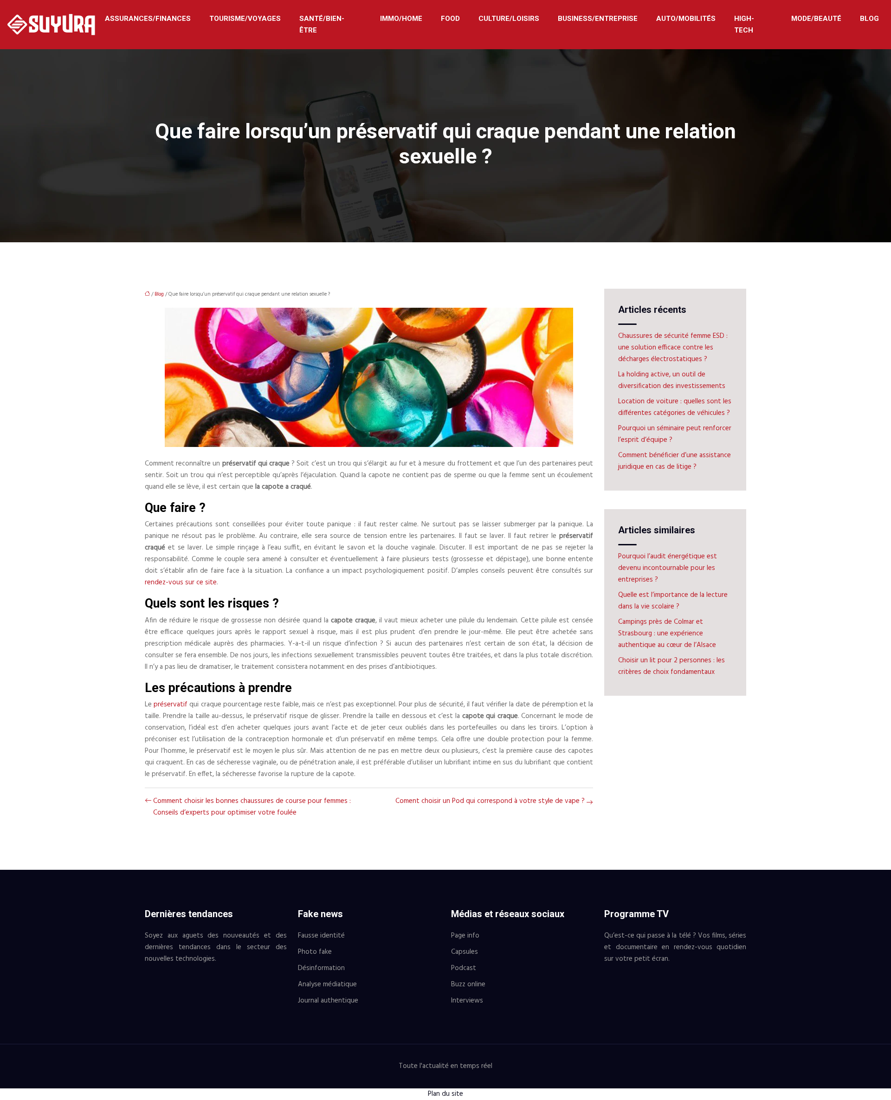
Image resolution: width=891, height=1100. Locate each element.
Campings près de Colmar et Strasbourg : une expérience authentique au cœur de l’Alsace (667, 633)
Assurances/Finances (148, 18)
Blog (869, 18)
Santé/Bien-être (321, 24)
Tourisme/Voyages (245, 18)
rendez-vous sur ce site (181, 582)
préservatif (171, 704)
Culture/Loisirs (508, 18)
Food (450, 18)
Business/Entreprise (598, 18)
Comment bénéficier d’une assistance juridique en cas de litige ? (674, 461)
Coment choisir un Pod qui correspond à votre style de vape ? (490, 801)
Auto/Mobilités (686, 18)
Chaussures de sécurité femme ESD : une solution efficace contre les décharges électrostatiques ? (673, 347)
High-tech (744, 24)
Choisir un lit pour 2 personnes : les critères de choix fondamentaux (671, 666)
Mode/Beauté (816, 18)
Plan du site (445, 1094)
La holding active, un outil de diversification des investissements (671, 380)
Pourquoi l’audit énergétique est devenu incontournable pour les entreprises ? (667, 568)
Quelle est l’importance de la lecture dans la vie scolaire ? (673, 600)
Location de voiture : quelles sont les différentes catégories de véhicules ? (674, 407)
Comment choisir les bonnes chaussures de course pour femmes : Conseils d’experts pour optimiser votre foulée (252, 807)
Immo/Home (401, 18)
